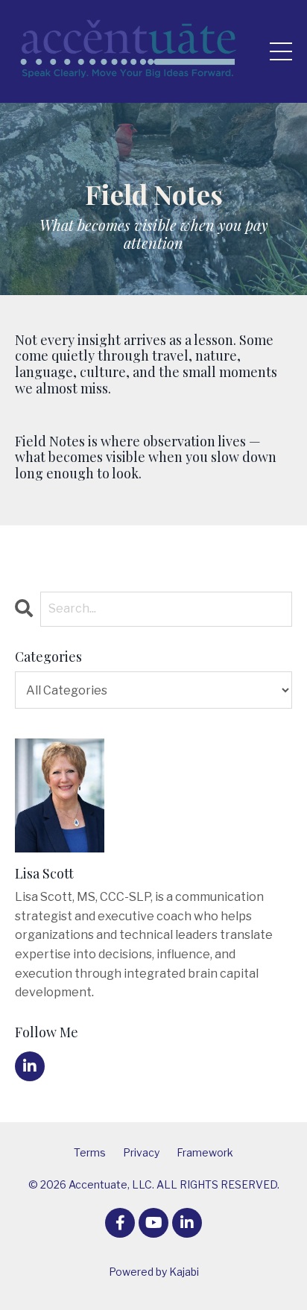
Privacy (141, 1152)
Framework (205, 1152)
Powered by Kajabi (154, 1271)
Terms (90, 1152)
